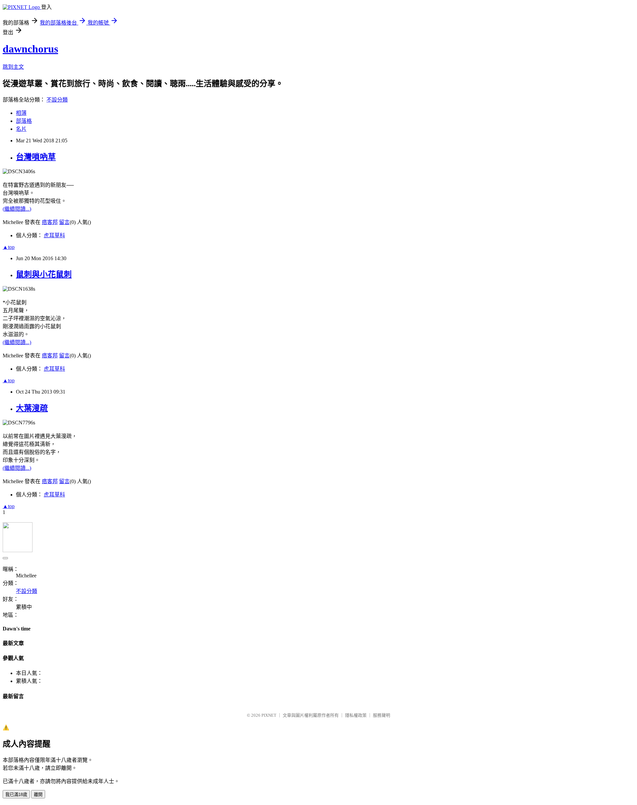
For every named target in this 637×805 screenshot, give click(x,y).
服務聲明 (381, 715)
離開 (38, 794)
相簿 (21, 113)
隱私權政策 (356, 715)
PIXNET (268, 715)
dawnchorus (30, 49)
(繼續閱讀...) (17, 209)
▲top (9, 247)
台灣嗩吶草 (36, 157)
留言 (64, 222)
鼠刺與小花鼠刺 (44, 274)
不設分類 (57, 100)
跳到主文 (13, 67)
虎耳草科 (54, 235)
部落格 (24, 121)
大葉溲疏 (32, 408)
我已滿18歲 (16, 794)
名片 (21, 129)
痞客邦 (50, 222)
